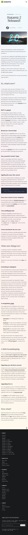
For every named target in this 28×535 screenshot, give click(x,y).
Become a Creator (5, 465)
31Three (10, 149)
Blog (3, 471)
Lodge (12, 303)
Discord (3, 498)
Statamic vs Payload (6, 444)
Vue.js (19, 137)
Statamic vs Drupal (6, 443)
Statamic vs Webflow (6, 449)
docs (22, 260)
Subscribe (23, 525)
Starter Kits (5, 463)
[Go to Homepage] (6, 2)
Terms (3, 508)
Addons (3, 462)
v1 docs (5, 395)
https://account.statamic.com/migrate (15, 370)
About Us (4, 505)
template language (19, 200)
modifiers (15, 204)
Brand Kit (4, 479)
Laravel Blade (10, 205)
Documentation (5, 473)
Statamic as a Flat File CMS (8, 454)
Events (3, 487)
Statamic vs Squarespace (7, 446)
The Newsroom (10, 14)
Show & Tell (6, 328)
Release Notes (5, 481)
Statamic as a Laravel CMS (7, 452)
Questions (5, 322)
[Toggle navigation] (26, 1)
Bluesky (3, 495)
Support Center (5, 474)
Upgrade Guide (18, 392)
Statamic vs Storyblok (7, 447)
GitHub (3, 478)
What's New (4, 460)
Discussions (6, 318)
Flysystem (7, 120)
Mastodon (4, 497)
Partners (4, 492)
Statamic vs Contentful (7, 441)
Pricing (3, 436)
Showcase (4, 476)
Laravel (8, 110)
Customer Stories (5, 490)
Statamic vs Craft (6, 439)
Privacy (3, 509)
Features (20, 103)
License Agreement (6, 506)
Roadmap (3, 438)
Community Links (5, 489)
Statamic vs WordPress (7, 450)
